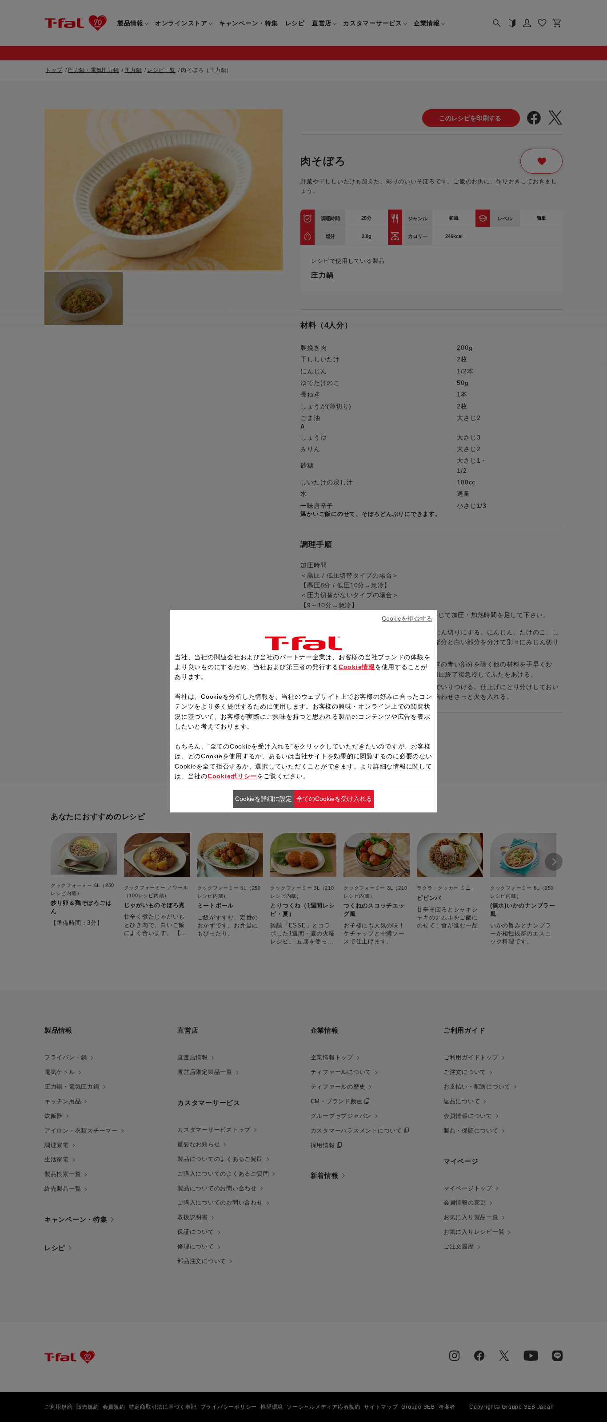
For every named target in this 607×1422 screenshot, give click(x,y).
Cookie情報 (357, 666)
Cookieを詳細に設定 (263, 798)
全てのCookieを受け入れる (334, 798)
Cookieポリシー (232, 776)
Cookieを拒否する (407, 618)
